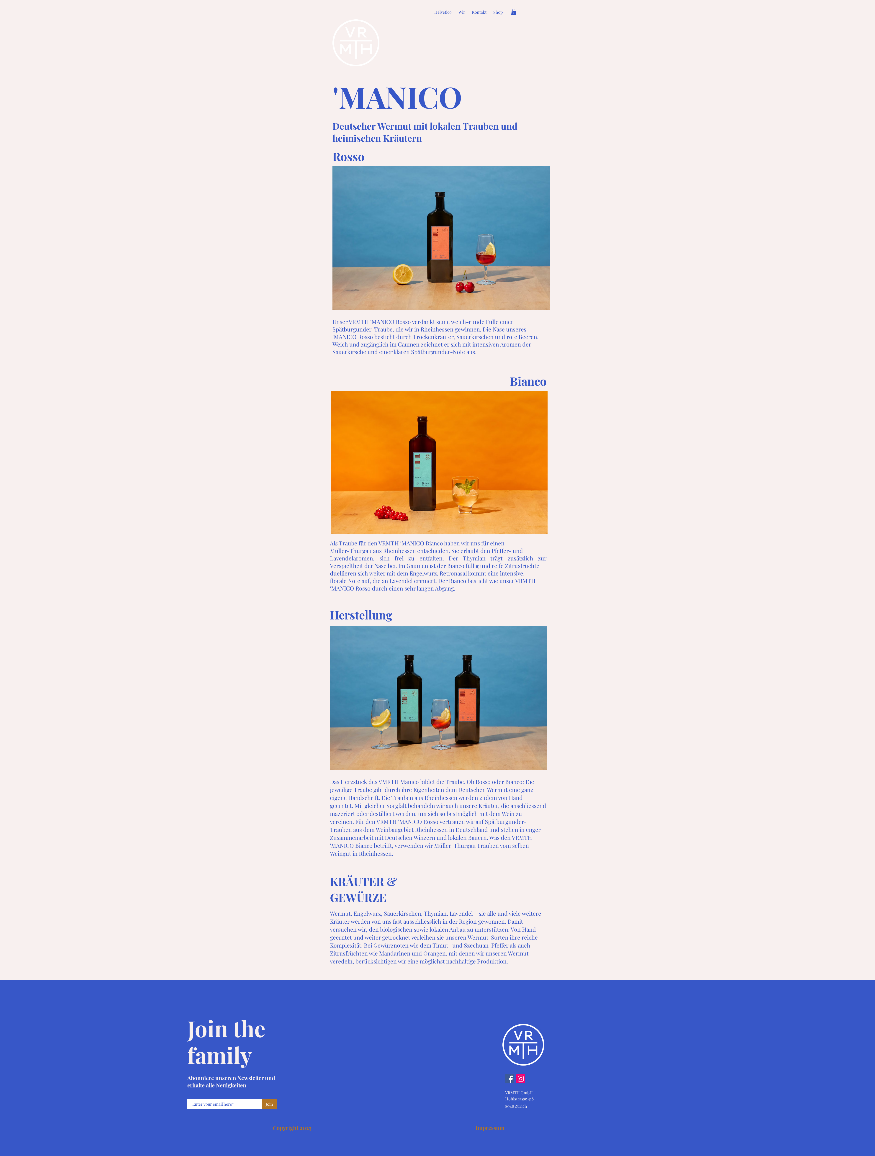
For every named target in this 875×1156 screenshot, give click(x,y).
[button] (513, 12)
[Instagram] (520, 1078)
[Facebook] (509, 1078)
